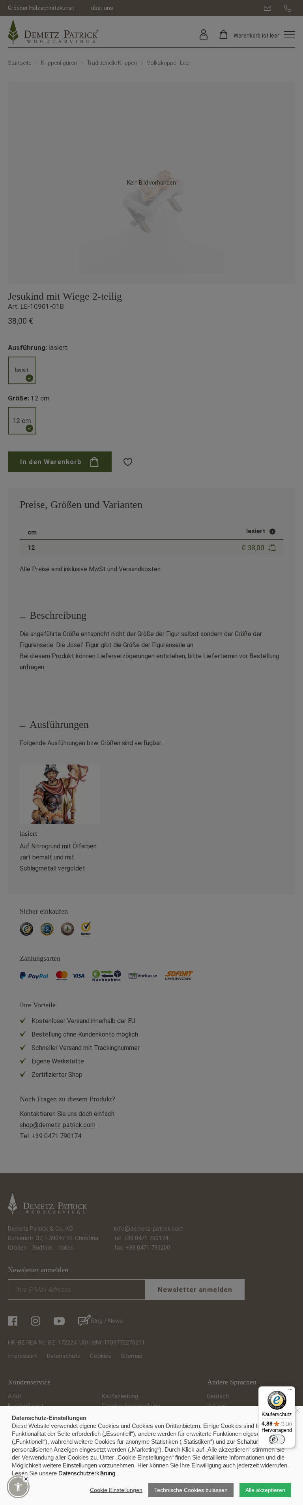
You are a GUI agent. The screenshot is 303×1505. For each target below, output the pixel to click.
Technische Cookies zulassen (191, 1490)
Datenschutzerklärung (86, 1473)
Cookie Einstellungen (116, 1490)
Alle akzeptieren (265, 1490)
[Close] (26, 1478)
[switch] (277, 1439)
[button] (18, 1487)
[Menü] (290, 1391)
